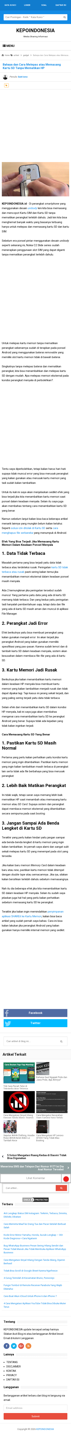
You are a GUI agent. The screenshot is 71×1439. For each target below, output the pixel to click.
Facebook (35, 1013)
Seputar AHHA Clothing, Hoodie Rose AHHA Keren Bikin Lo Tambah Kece (19, 1138)
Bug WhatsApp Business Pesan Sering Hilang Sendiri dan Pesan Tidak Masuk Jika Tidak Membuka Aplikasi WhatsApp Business (35, 1249)
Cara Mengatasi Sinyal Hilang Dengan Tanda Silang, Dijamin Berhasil (18, 1118)
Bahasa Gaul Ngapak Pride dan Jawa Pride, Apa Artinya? (51, 1078)
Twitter (35, 1023)
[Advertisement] (35, 124)
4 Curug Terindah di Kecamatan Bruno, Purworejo (29, 1278)
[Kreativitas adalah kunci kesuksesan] (35, 1433)
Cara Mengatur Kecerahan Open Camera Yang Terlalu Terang (49, 1118)
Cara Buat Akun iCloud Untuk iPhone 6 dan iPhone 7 (30, 1296)
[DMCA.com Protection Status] (35, 1199)
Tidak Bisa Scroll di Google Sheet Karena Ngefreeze (31, 1270)
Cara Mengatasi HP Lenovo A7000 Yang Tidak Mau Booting (49, 1138)
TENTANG (12, 1362)
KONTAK (11, 1370)
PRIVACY (11, 1375)
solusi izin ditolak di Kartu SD (28, 528)
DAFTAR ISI (12, 1379)
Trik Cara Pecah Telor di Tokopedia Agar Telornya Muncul (15, 1089)
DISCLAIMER (13, 1366)
